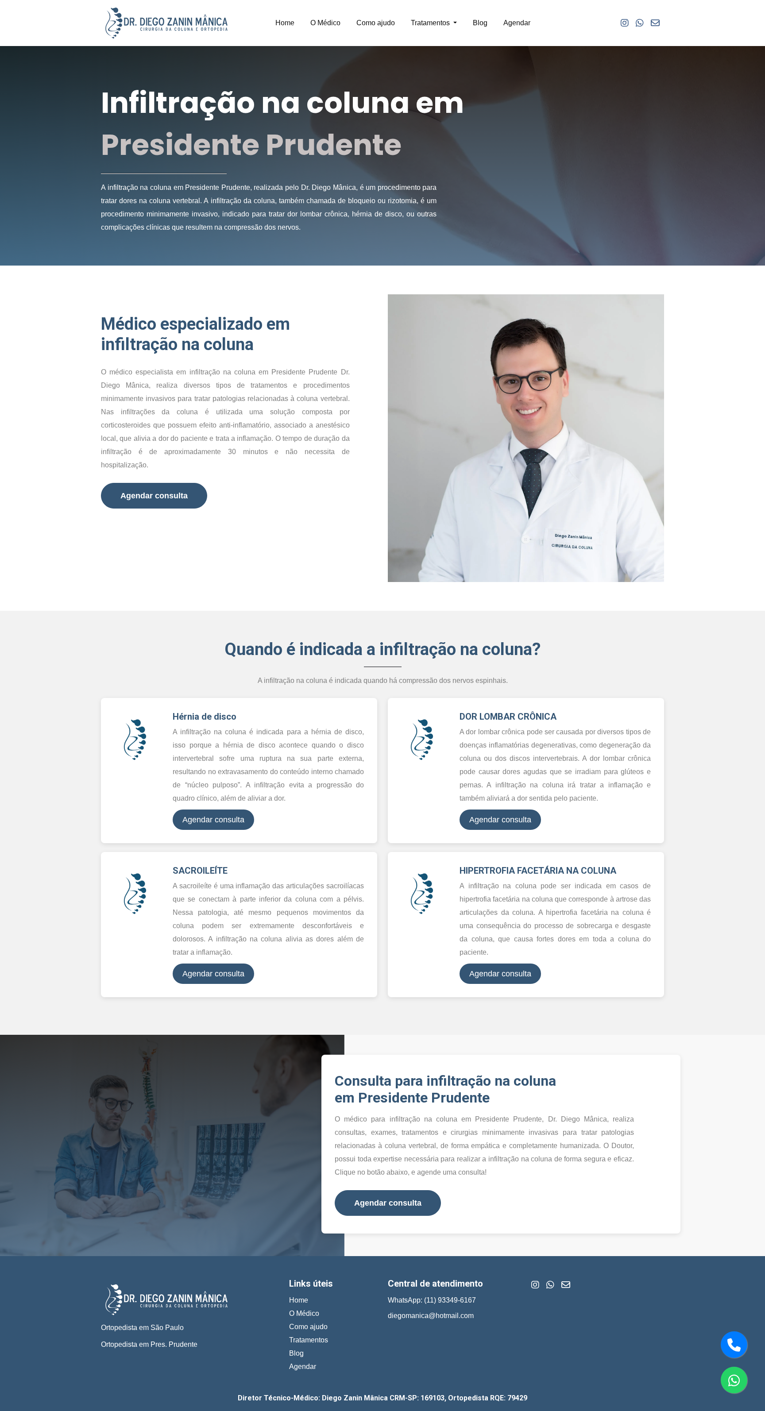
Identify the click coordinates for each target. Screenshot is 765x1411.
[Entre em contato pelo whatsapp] (734, 1380)
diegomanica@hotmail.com (431, 1315)
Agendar (516, 23)
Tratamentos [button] (431, 23)
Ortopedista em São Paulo (142, 1327)
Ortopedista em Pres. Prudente (149, 1344)
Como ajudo (375, 23)
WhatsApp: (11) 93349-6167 (432, 1300)
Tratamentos (308, 1340)
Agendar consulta (154, 495)
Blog (480, 23)
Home (284, 23)
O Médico (325, 23)
